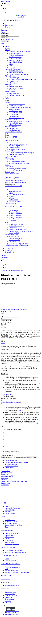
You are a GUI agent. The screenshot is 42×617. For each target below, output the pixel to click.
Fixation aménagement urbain (14, 180)
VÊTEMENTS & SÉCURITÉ (14, 207)
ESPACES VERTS (11, 137)
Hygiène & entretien (11, 126)
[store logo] (17, 20)
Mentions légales (10, 594)
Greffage (7, 165)
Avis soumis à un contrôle (9, 404)
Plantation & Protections (12, 69)
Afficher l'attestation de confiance (11, 402)
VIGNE (7, 46)
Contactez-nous (9, 599)
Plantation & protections (12, 140)
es (5, 12)
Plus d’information (6, 394)
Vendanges (8, 85)
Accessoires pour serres (12, 173)
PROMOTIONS (10, 250)
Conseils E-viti (9, 252)
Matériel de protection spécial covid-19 (17, 245)
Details (3, 343)
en (5, 8)
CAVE (7, 98)
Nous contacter (9, 467)
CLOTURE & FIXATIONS (13, 186)
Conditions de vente (11, 595)
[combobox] (10, 37)
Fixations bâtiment (10, 203)
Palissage (7, 50)
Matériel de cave (10, 102)
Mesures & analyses (11, 119)
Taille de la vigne (10, 76)
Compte (3, 255)
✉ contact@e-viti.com (11, 614)
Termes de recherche (11, 460)
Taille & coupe (9, 158)
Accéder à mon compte (12, 585)
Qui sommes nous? (10, 592)
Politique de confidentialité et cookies (16, 462)
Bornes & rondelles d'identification (15, 182)
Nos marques (9, 602)
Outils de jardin (9, 172)
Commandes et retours (11, 466)
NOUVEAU (9, 248)
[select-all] (31, 457)
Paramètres (4, 257)
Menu (2, 43)
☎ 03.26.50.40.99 (10, 613)
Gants (6, 222)
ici (37, 423)
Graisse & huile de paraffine (13, 132)
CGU (21, 410)
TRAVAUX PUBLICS (12, 177)
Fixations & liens (10, 151)
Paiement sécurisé (10, 597)
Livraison (8, 601)
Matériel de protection (11, 234)
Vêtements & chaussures (12, 210)
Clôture (7, 189)
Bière (6, 133)
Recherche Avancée (7, 39)
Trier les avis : (5, 451)
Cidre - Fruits (9, 166)
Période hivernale (10, 91)
